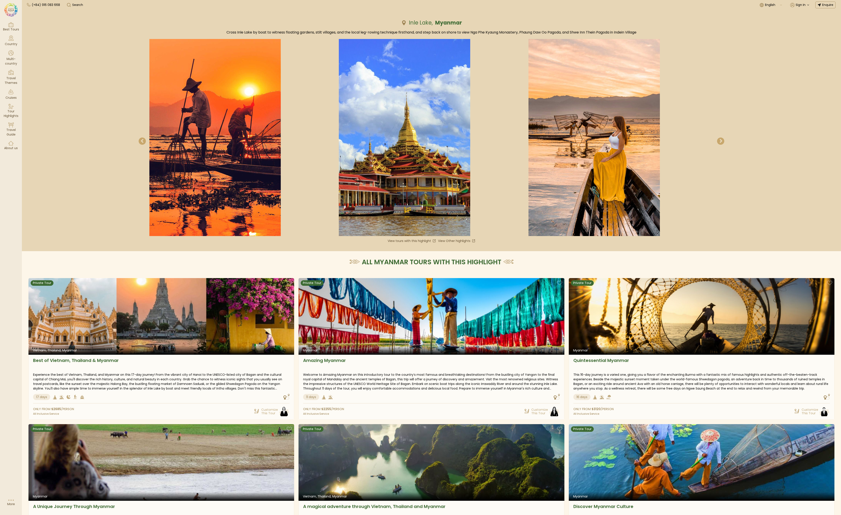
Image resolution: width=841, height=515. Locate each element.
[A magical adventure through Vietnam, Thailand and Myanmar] (431, 462)
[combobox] (774, 5)
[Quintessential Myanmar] (701, 316)
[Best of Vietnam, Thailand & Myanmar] (161, 316)
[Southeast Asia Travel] (11, 9)
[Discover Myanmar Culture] (701, 462)
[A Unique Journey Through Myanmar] (161, 462)
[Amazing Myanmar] (431, 316)
